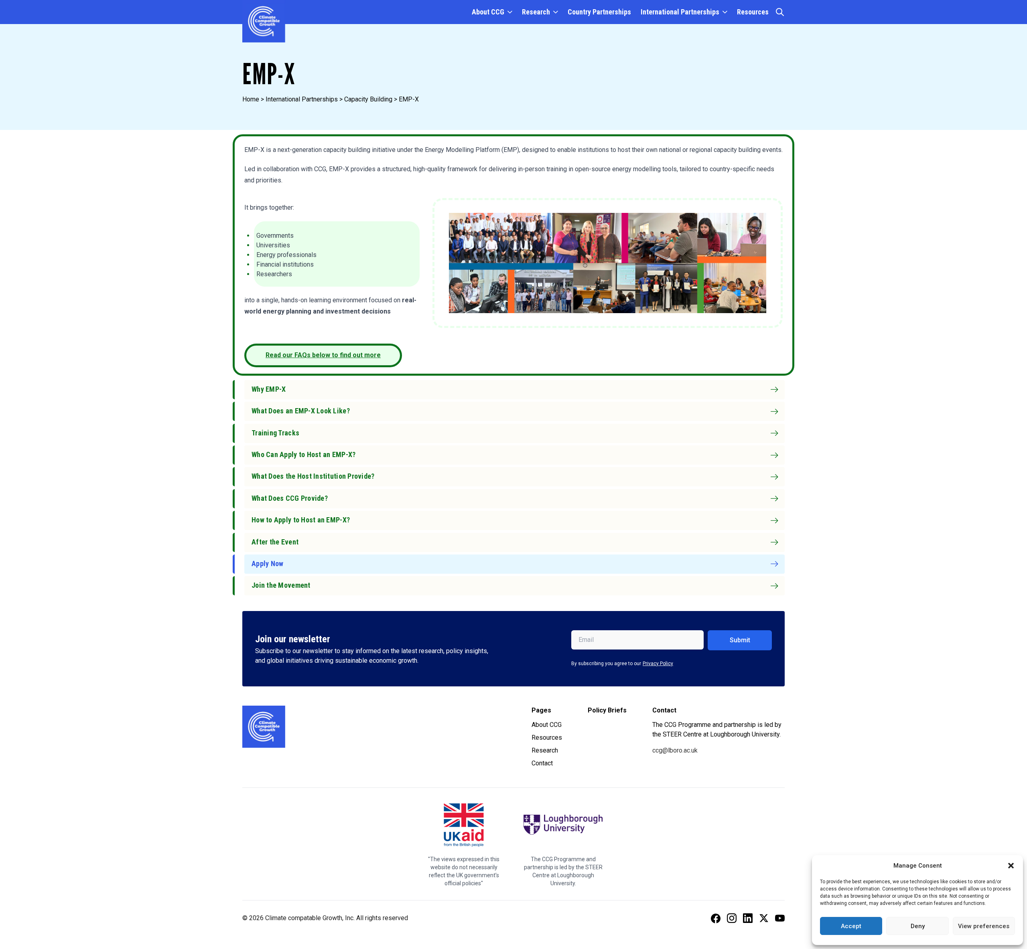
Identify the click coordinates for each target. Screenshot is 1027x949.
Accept (851, 926)
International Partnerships (680, 12)
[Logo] (263, 727)
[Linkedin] (748, 918)
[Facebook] (716, 918)
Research (536, 12)
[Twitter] (764, 918)
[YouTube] (780, 918)
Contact (542, 763)
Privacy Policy (658, 663)
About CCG (488, 12)
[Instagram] (732, 918)
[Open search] (780, 12)
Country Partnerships (599, 12)
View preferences (983, 926)
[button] (1011, 866)
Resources (753, 12)
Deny (918, 926)
